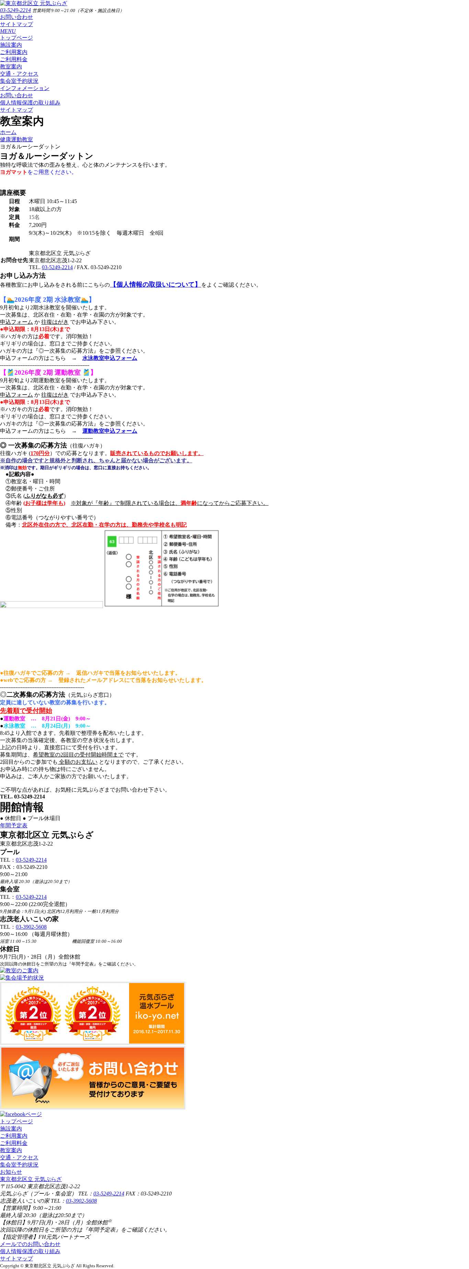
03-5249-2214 (15, 10)
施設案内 (11, 45)
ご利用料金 (13, 59)
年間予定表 (13, 825)
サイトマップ (16, 24)
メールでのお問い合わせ (30, 1244)
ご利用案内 (13, 52)
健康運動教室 (16, 139)
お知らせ (11, 1172)
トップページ (16, 38)
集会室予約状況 (19, 81)
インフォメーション (24, 88)
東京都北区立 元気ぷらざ (31, 1179)
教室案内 (11, 66)
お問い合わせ (16, 17)
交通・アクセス (19, 74)
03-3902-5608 (31, 927)
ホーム (8, 132)
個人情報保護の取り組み (30, 103)
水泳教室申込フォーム (109, 358)
